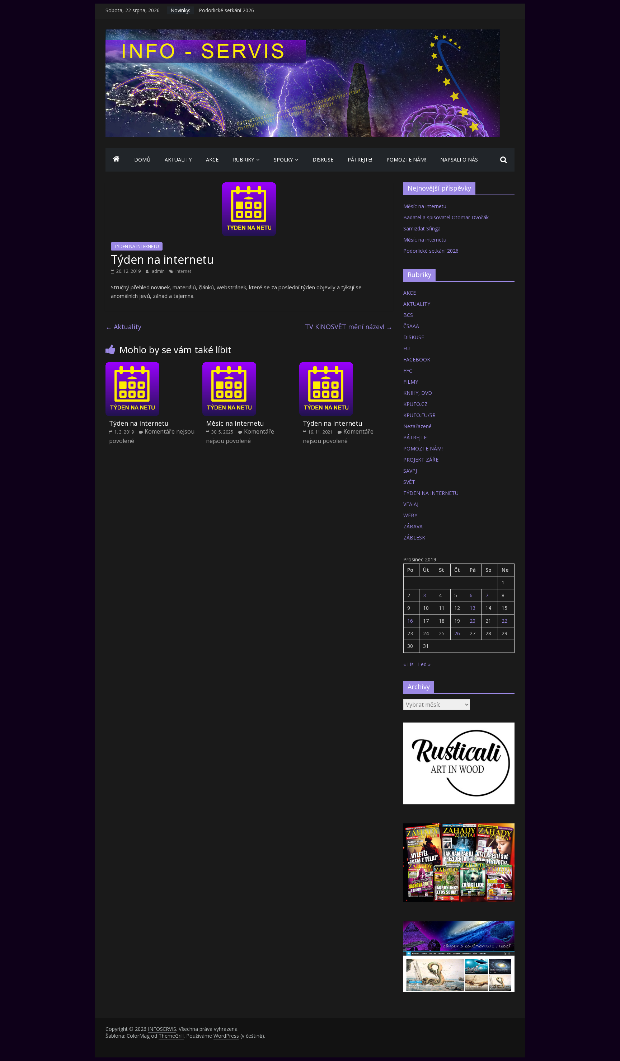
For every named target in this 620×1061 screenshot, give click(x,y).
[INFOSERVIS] (116, 160)
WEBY (410, 515)
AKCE (212, 159)
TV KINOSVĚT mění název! (349, 326)
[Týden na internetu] (132, 366)
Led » (424, 664)
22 (504, 620)
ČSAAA (411, 326)
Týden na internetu (139, 423)
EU (406, 348)
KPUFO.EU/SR (419, 415)
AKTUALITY (178, 159)
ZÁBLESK (414, 537)
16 (410, 620)
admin (159, 271)
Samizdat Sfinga (422, 228)
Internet (183, 271)
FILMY (410, 381)
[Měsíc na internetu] (229, 366)
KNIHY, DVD (417, 392)
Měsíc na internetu (220, 10)
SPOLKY (283, 159)
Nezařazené (417, 426)
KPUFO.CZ (415, 404)
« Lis (408, 664)
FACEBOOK (416, 359)
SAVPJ (410, 470)
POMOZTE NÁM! (406, 159)
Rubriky (243, 159)
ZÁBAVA (413, 526)
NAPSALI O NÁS (459, 159)
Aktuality (123, 326)
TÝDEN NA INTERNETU (136, 246)
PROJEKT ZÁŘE (420, 459)
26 (457, 633)
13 (472, 607)
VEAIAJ (410, 504)
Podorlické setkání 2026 (431, 250)
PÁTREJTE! (360, 159)
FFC (407, 370)
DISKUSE (323, 159)
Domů (142, 159)
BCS (408, 315)
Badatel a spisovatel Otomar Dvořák (446, 217)
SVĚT (409, 481)
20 (472, 620)
